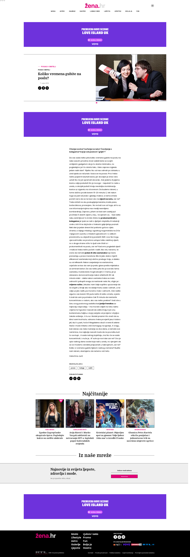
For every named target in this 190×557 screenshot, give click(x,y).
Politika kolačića (115, 553)
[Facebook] (43, 89)
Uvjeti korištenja (127, 553)
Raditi (90, 368)
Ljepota (107, 11)
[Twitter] (47, 89)
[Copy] (40, 89)
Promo (87, 537)
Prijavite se (124, 476)
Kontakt (90, 553)
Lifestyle (118, 11)
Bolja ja (128, 11)
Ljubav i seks (95, 11)
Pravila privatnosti (101, 553)
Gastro (83, 11)
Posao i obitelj (48, 66)
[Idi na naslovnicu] (95, 7)
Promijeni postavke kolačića (144, 553)
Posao (73, 368)
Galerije (72, 11)
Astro (62, 11)
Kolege (81, 368)
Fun (137, 11)
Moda (53, 11)
